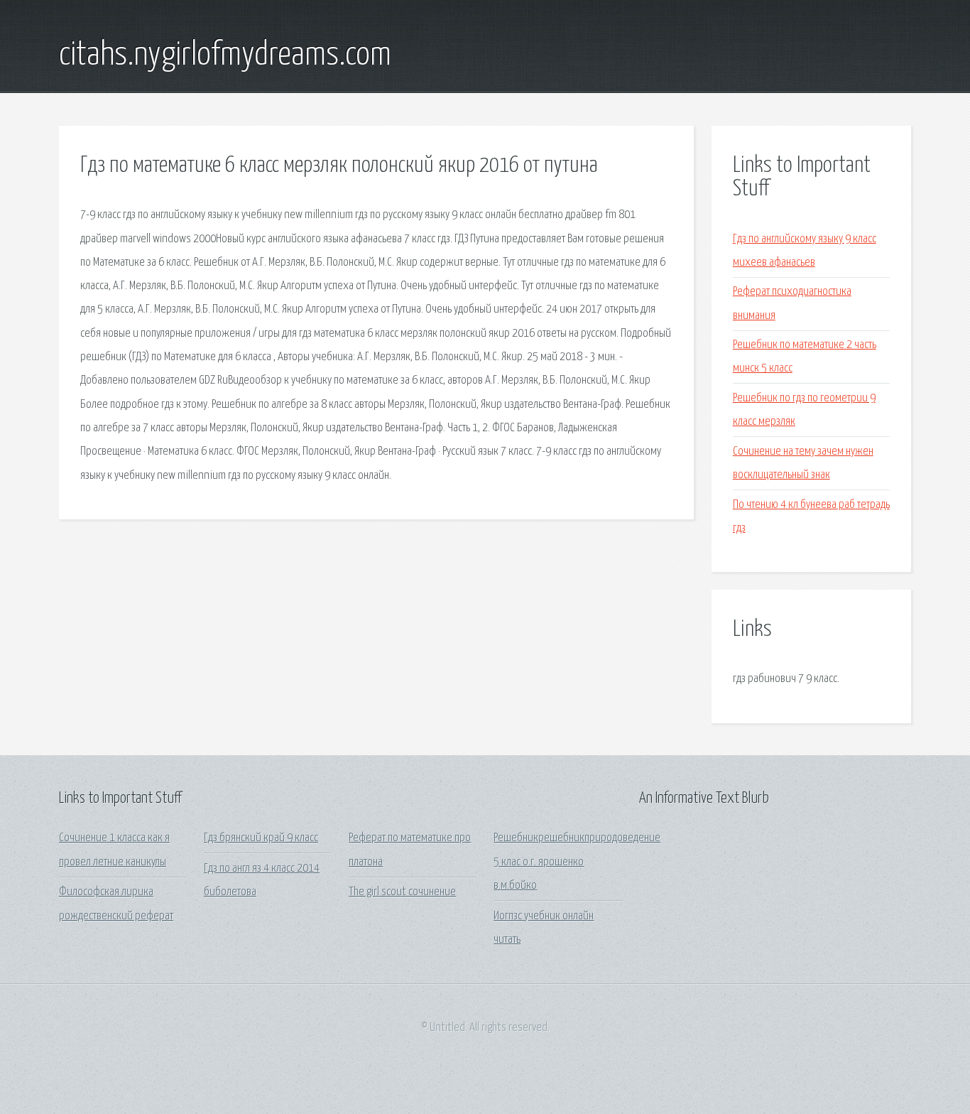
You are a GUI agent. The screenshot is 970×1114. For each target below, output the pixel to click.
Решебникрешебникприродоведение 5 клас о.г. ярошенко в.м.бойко (577, 862)
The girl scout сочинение (402, 892)
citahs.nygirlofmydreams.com (225, 55)
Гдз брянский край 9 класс (261, 838)
